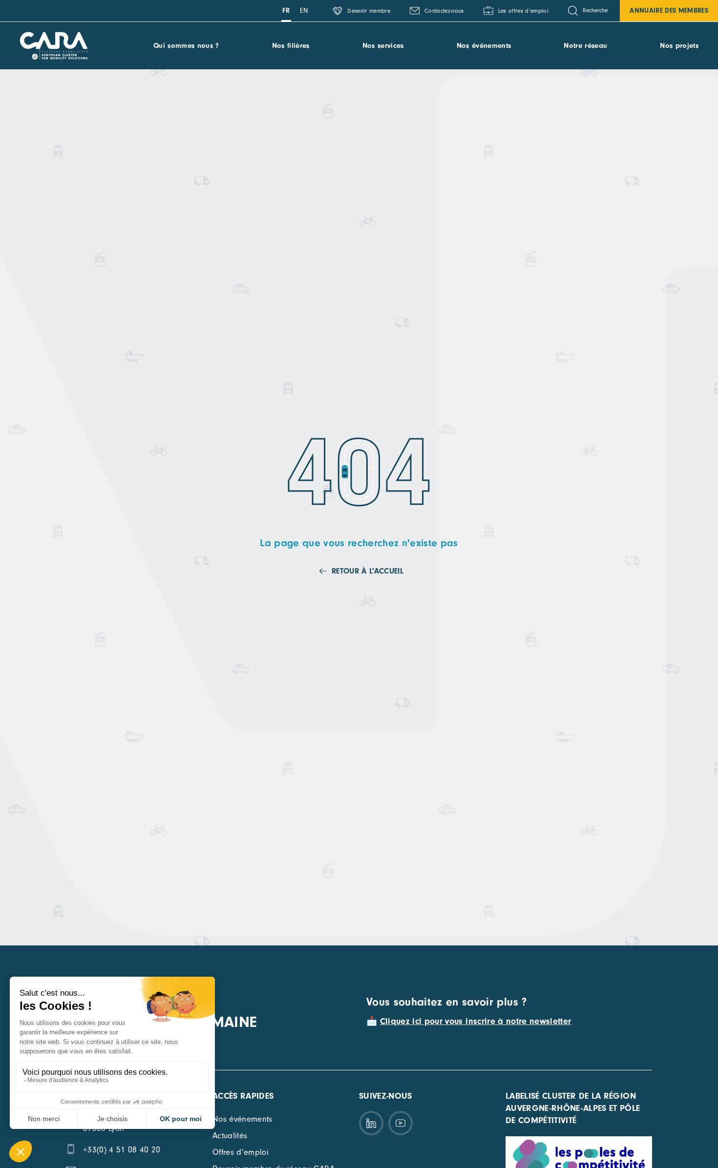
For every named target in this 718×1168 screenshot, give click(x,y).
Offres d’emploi (240, 1152)
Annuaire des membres (669, 10)
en (304, 10)
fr (286, 10)
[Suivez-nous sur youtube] (400, 1123)
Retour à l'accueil (367, 571)
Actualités (229, 1135)
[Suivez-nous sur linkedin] (371, 1123)
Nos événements (484, 45)
